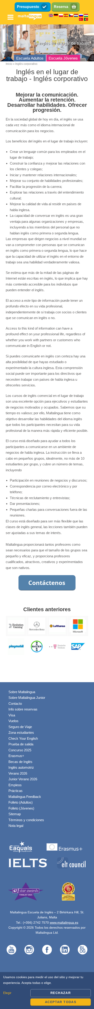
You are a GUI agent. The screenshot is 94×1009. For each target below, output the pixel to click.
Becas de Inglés (20, 762)
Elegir (7, 993)
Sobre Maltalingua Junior (26, 698)
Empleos (15, 785)
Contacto (15, 703)
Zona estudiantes (21, 732)
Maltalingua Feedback (24, 797)
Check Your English (23, 738)
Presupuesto (28, 7)
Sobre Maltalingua (21, 692)
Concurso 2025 (19, 750)
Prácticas (15, 791)
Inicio (9, 64)
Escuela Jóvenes (63, 58)
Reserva (61, 7)
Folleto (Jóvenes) (21, 808)
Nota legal (15, 826)
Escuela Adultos (30, 58)
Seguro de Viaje (20, 727)
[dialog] (47, 990)
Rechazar (60, 993)
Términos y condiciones (26, 820)
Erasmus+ (16, 756)
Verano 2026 (17, 773)
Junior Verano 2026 (22, 779)
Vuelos (13, 721)
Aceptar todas (60, 1002)
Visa (11, 715)
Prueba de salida (20, 744)
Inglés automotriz (21, 767)
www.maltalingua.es (64, 922)
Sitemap (14, 814)
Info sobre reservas (22, 709)
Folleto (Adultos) (20, 802)
